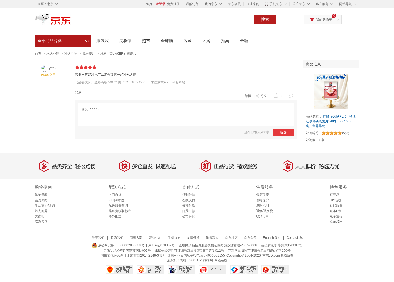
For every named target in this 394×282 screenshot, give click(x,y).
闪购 (188, 40)
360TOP (195, 260)
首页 (38, 54)
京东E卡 (335, 211)
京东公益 (250, 238)
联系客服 (41, 222)
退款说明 (262, 205)
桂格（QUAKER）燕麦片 (118, 54)
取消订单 (262, 216)
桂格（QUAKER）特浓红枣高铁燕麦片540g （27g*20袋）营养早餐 (331, 121)
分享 (264, 96)
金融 (244, 40)
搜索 (265, 19)
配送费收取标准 (120, 211)
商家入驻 (136, 238)
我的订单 (192, 4)
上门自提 (115, 195)
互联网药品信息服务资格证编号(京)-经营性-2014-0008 (218, 245)
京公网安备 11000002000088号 (120, 245)
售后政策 (262, 195)
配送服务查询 (118, 205)
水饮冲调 (53, 54)
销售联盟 (212, 238)
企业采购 (252, 4)
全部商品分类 (63, 40)
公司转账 (188, 216)
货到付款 (188, 195)
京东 (71, 21)
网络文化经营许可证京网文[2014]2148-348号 (133, 255)
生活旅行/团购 (45, 205)
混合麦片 (89, 54)
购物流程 (41, 195)
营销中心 (155, 238)
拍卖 (225, 40)
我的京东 (211, 4)
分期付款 (188, 205)
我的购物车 (324, 19)
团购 (206, 40)
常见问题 (41, 211)
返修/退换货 (264, 211)
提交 (283, 132)
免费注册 (173, 4)
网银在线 (220, 260)
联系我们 (117, 238)
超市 (146, 40)
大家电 (39, 216)
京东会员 (234, 4)
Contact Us (295, 238)
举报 (248, 96)
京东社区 (231, 238)
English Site (271, 238)
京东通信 (336, 216)
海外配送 (115, 216)
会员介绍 (41, 200)
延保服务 (336, 205)
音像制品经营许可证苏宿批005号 (127, 250)
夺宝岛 (334, 195)
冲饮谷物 (71, 54)
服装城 (102, 40)
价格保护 (262, 200)
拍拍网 (208, 260)
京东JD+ (336, 222)
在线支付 (188, 200)
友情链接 (193, 238)
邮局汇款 (188, 211)
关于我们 (98, 238)
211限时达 (116, 200)
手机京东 (275, 4)
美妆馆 (125, 40)
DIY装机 (335, 200)
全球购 (167, 40)
